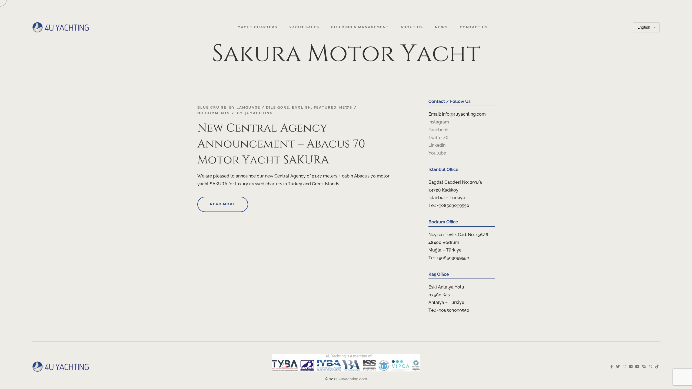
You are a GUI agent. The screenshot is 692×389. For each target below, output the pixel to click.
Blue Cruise (212, 107)
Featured (325, 107)
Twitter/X (438, 137)
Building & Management (360, 27)
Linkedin (436, 145)
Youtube (437, 153)
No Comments (213, 113)
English (301, 107)
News (441, 27)
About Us (412, 27)
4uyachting (258, 113)
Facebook (438, 129)
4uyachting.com (353, 379)
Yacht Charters (257, 27)
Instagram (438, 122)
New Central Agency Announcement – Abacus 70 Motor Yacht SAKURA (281, 144)
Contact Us (474, 27)
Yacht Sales (304, 27)
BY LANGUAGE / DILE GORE (259, 107)
